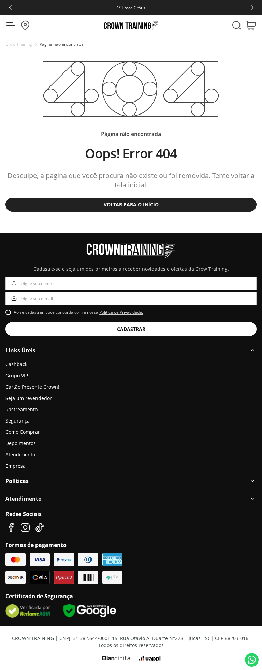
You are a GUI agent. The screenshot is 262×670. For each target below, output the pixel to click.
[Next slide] (252, 7)
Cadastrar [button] (131, 329)
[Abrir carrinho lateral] (253, 25)
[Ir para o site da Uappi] (150, 659)
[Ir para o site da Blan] (117, 658)
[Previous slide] (10, 7)
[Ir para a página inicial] (131, 25)
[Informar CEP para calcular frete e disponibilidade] (25, 25)
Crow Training (18, 44)
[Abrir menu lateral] (9, 25)
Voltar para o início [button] (131, 204)
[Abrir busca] (237, 25)
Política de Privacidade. (121, 312)
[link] (131, 7)
